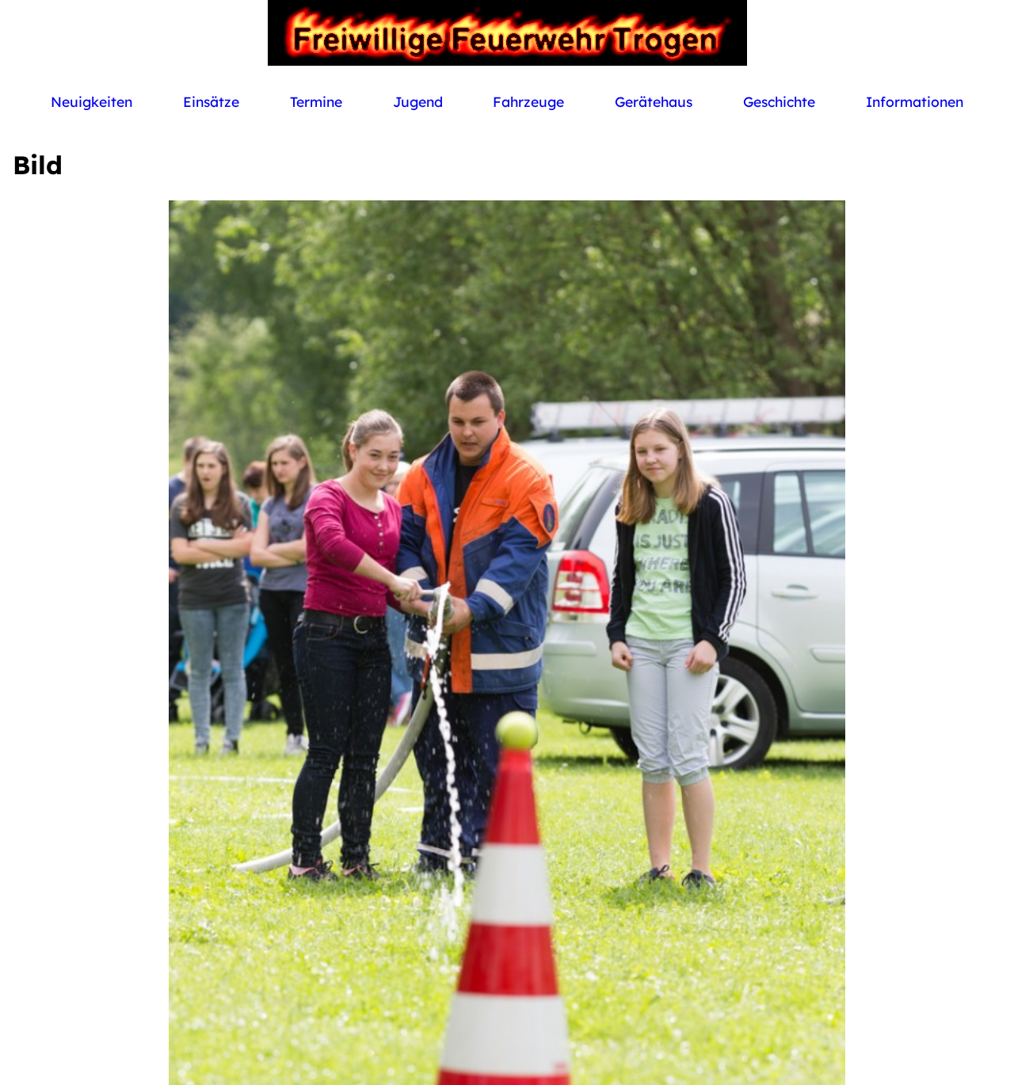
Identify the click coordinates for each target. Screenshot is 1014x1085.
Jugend (418, 101)
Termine (316, 101)
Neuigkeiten (91, 101)
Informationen (914, 101)
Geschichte (779, 101)
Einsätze (211, 101)
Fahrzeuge (528, 101)
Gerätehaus (653, 101)
